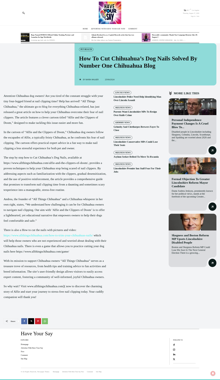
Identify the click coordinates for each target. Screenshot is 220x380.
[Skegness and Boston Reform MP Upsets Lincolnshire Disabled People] (193, 222)
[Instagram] (174, 349)
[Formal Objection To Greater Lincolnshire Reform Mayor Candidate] (193, 165)
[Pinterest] (38, 321)
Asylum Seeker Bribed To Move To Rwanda (136, 157)
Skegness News (123, 108)
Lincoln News (122, 93)
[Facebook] (24, 321)
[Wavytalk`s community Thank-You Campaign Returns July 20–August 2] (146, 37)
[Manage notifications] (213, 373)
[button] (23, 13)
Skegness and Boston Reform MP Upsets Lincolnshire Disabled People (190, 239)
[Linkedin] (174, 354)
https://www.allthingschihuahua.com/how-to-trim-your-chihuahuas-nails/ (48, 235)
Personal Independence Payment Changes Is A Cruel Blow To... (190, 123)
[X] (31, 321)
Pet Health (86, 49)
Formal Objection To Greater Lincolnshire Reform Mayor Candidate (191, 182)
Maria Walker (92, 80)
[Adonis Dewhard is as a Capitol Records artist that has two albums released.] (85, 37)
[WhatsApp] (45, 321)
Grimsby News (122, 123)
